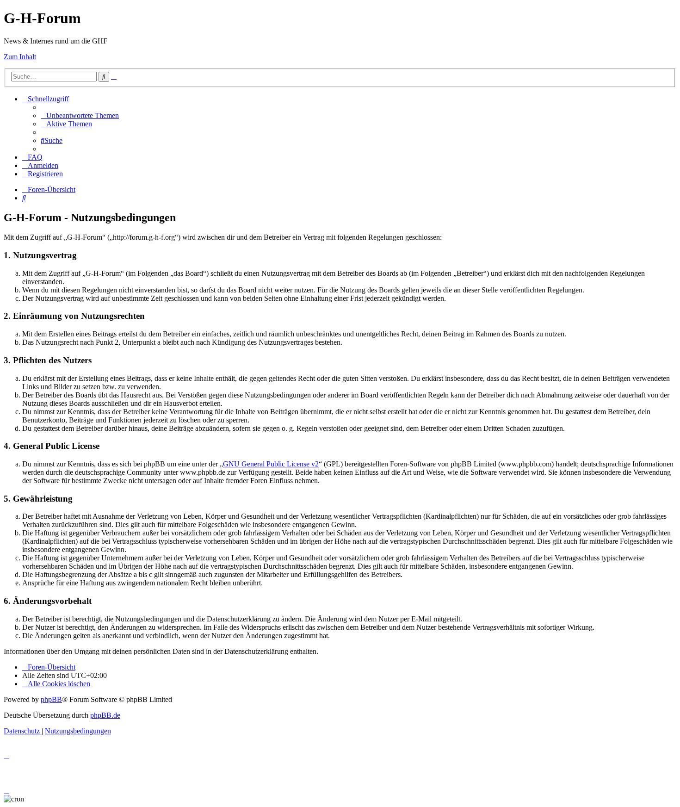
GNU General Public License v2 (271, 464)
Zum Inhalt (20, 57)
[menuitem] (80, 115)
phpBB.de (105, 715)
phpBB (51, 699)
